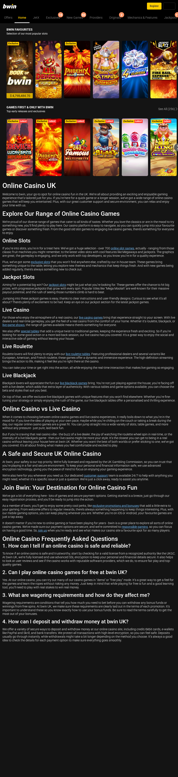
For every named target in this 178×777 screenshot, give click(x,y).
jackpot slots (57, 284)
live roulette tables (78, 354)
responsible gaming (135, 526)
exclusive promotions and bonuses (115, 505)
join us (42, 530)
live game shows (13, 325)
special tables (30, 331)
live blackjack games (73, 383)
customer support (96, 475)
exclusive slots (40, 262)
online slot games (122, 248)
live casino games (91, 317)
